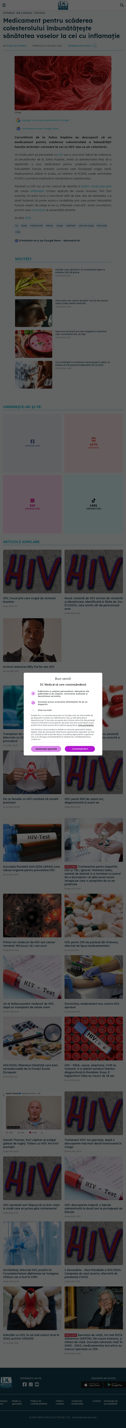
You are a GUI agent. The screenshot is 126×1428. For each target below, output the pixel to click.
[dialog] (63, 714)
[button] (63, 710)
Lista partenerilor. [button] (86, 725)
